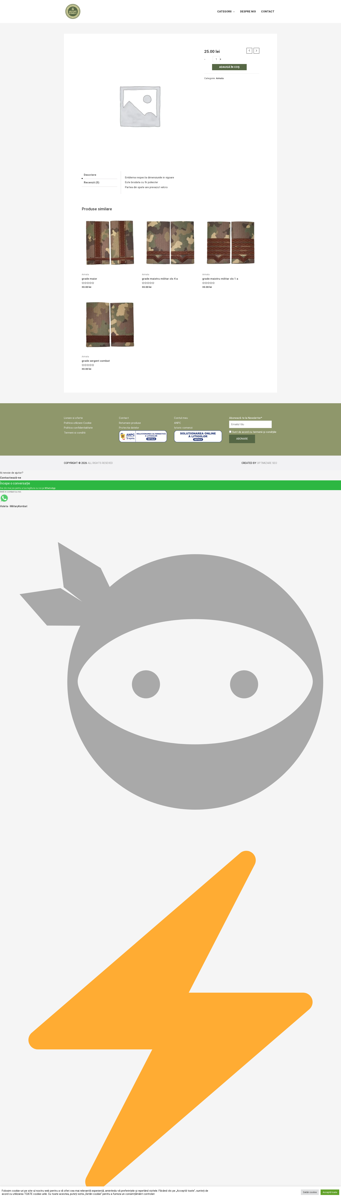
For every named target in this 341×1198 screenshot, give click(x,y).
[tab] (99, 175)
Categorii (224, 11)
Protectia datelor (129, 427)
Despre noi (248, 11)
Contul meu (181, 418)
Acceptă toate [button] (330, 1192)
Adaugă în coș (229, 67)
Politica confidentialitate (78, 427)
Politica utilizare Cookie (77, 423)
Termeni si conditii (74, 432)
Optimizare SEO (267, 463)
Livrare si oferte (73, 418)
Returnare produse (130, 423)
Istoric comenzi (183, 427)
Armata (220, 78)
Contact (267, 11)
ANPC (177, 423)
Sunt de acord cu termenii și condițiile (253, 432)
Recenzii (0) (91, 182)
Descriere (90, 174)
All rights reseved (100, 463)
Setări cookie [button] (310, 1192)
